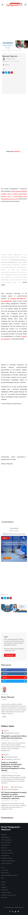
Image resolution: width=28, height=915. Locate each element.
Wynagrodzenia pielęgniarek (8, 861)
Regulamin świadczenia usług (8, 895)
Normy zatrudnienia (6, 842)
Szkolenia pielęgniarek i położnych (9, 875)
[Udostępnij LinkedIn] (9, 72)
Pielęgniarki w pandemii (7, 858)
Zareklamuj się (9, 655)
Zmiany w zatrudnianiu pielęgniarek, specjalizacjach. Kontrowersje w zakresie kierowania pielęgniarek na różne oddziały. (13, 766)
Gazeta (3, 867)
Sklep (2, 878)
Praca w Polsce (5, 870)
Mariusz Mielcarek (10, 59)
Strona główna (4, 50)
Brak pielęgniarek (5, 837)
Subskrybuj (3, 887)
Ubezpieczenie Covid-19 (7, 853)
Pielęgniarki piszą (5, 855)
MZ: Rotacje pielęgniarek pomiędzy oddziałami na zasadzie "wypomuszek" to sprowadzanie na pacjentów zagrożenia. (14, 795)
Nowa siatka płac (5, 845)
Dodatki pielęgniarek (6, 840)
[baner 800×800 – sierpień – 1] (14, 549)
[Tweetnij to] (6, 72)
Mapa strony (4, 897)
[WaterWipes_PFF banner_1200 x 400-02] (14, 45)
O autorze (4, 699)
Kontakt (3, 884)
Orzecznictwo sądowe (6, 850)
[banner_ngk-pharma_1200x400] (14, 608)
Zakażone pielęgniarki (6, 863)
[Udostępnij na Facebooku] (3, 72)
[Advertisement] (14, 24)
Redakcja (3, 882)
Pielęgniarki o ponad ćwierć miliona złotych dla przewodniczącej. (14, 737)
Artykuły (4, 716)
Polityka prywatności (6, 892)
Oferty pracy (4, 848)
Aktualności (10, 50)
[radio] (10, 531)
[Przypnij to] (12, 72)
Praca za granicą (5, 872)
